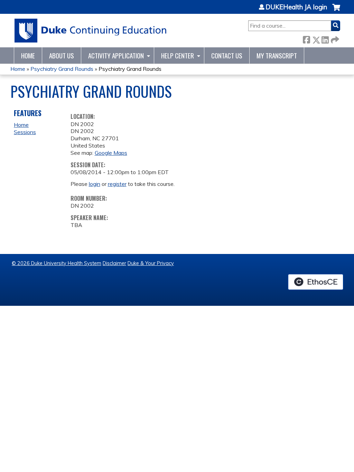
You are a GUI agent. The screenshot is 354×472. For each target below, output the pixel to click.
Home (28, 55)
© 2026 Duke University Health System (56, 263)
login (94, 183)
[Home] (91, 30)
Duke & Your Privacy (151, 263)
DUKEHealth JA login (296, 7)
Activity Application (116, 55)
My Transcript (277, 55)
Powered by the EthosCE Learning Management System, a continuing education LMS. (316, 282)
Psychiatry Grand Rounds (61, 68)
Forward (334, 39)
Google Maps (111, 152)
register (117, 183)
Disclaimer (114, 263)
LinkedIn (325, 39)
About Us (61, 55)
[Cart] (336, 11)
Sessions (25, 132)
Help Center (177, 55)
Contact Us (226, 55)
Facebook (306, 39)
